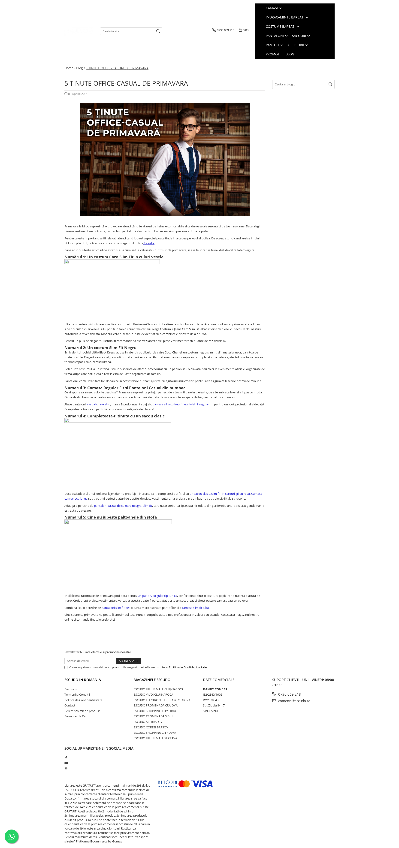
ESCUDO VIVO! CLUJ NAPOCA (153, 694)
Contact (69, 705)
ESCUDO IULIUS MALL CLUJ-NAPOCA (159, 689)
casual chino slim (98, 404)
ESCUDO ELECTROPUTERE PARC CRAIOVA (162, 700)
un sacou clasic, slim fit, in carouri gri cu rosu (219, 494)
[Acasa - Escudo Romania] (78, 31)
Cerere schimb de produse (82, 711)
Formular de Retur (77, 716)
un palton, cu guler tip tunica (157, 596)
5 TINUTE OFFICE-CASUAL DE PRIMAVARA (117, 68)
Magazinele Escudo (152, 679)
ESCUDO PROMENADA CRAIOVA (156, 705)
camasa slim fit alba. (195, 608)
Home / (70, 68)
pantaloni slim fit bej (115, 608)
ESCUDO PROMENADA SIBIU (153, 716)
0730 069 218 (289, 694)
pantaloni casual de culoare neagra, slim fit (122, 506)
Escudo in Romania (82, 679)
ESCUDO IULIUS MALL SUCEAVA (155, 738)
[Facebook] (65, 758)
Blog (290, 54)
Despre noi (71, 689)
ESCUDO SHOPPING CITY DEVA (155, 732)
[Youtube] (65, 763)
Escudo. (148, 243)
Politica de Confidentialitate (188, 667)
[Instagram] (65, 769)
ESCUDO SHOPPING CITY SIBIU (155, 711)
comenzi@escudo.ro (293, 700)
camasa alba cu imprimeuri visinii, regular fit (182, 404)
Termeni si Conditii (77, 694)
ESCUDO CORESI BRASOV (151, 727)
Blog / (80, 68)
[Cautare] (158, 31)
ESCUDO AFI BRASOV (148, 722)
